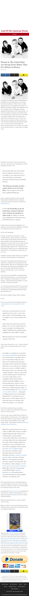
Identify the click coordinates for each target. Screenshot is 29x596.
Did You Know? (21, 586)
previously (15, 344)
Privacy (5, 586)
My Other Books (13, 584)
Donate (20, 584)
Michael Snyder (14, 533)
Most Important (14, 588)
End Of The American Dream (14, 31)
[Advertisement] (14, 14)
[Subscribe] (23, 74)
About (25, 584)
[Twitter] (14, 74)
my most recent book (14, 491)
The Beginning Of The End (14, 538)
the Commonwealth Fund (9, 355)
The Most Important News (18, 544)
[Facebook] (5, 74)
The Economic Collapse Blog (14, 542)
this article (3, 252)
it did (13, 165)
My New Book (5, 584)
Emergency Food (12, 586)
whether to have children (11, 449)
